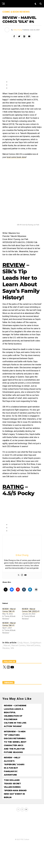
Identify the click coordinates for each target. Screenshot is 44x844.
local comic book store (16, 157)
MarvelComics (33, 645)
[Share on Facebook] (14, 36)
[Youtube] (25, 575)
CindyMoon (35, 643)
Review (6, 648)
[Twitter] (18, 575)
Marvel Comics (18, 645)
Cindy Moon (23, 643)
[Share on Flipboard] (24, 36)
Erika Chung (18, 30)
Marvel (7, 645)
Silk (12, 648)
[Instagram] (22, 575)
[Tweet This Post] (19, 36)
